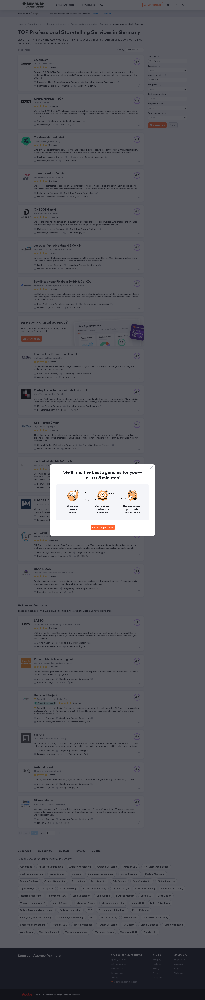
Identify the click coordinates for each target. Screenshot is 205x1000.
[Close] (151, 467)
